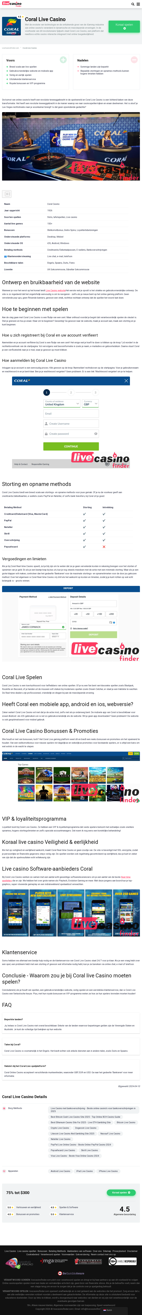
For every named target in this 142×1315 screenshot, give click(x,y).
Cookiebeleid (32, 1254)
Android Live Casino (60, 1171)
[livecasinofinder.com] (12, 4)
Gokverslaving (82, 1254)
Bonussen (42, 1251)
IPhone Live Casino (108, 1171)
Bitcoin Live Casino (126, 1122)
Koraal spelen (124, 24)
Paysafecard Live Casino (63, 1150)
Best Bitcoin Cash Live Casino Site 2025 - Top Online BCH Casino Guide (85, 1117)
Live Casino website (56, 290)
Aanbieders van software (79, 1251)
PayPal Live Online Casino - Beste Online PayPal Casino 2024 (81, 1144)
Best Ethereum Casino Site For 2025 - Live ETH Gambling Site (81, 1122)
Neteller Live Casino (60, 1139)
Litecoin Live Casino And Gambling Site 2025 (72, 1133)
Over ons (97, 1251)
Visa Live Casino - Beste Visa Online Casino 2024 (75, 1156)
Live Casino (10, 1251)
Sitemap (107, 1251)
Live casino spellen (26, 1251)
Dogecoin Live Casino (85, 1128)
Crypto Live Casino (60, 1128)
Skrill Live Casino (89, 1150)
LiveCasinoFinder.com (10, 48)
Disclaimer (132, 1251)
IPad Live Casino (84, 1171)
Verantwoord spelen (50, 1254)
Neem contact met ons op (103, 1254)
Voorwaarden (68, 1254)
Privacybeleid (119, 1251)
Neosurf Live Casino (110, 1133)
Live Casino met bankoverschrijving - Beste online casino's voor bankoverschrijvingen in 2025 (93, 1110)
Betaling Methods (57, 1251)
